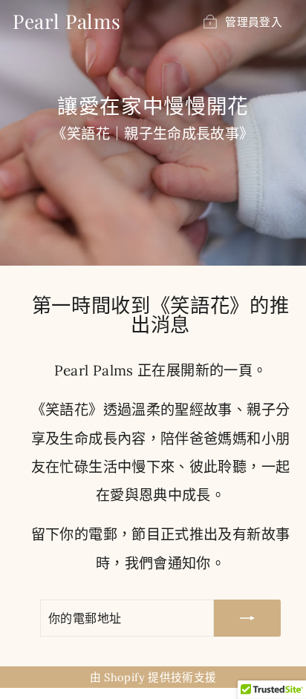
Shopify (124, 677)
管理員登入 (253, 22)
